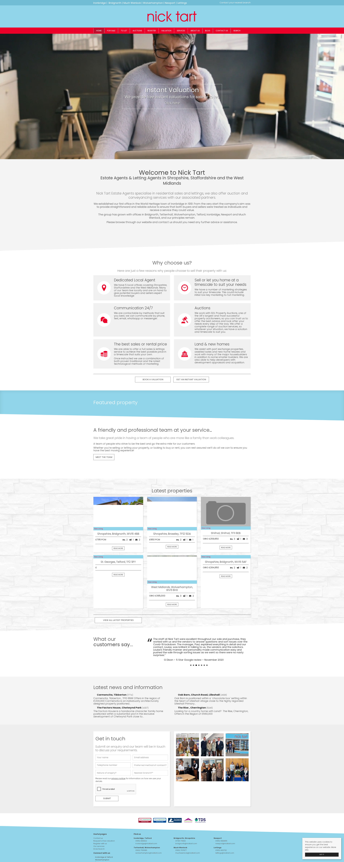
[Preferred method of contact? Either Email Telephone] (150, 757)
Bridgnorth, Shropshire (184, 830)
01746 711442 (180, 833)
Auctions (137, 30)
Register (152, 30)
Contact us (222, 30)
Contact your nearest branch (235, 2)
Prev (150, 646)
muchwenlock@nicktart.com (187, 845)
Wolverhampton (153, 3)
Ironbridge (99, 3)
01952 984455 (221, 833)
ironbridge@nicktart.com (146, 835)
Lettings (182, 3)
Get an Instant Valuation (191, 379)
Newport (170, 3)
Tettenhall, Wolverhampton (147, 839)
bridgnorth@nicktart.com (186, 835)
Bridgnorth (115, 3)
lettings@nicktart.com (224, 845)
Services (181, 30)
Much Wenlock (132, 3)
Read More (118, 548)
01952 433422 (141, 833)
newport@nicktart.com (225, 835)
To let (124, 30)
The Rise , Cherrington (192, 699)
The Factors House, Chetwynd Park (119, 699)
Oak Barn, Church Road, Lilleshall (199, 686)
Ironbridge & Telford (104, 849)
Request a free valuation (104, 833)
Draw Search (99, 841)
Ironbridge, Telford (143, 830)
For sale (111, 30)
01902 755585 (141, 842)
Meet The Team (104, 457)
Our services (98, 838)
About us (195, 30)
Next (247, 646)
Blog (207, 30)
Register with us (100, 835)
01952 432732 (221, 842)
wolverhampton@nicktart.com (148, 845)
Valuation (166, 30)
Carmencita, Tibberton (112, 686)
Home (99, 30)
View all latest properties (118, 622)
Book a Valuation (153, 379)
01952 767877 (181, 842)
